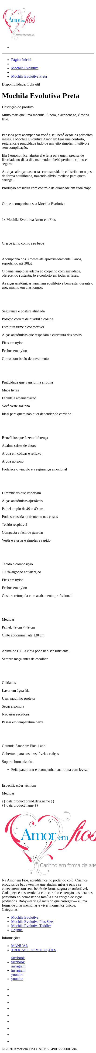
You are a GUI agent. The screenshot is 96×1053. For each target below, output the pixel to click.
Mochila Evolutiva (24, 68)
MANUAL (19, 946)
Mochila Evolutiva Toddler (31, 926)
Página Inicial (21, 60)
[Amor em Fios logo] (19, 40)
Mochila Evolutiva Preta (29, 76)
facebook (18, 958)
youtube (17, 975)
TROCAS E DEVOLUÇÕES (33, 950)
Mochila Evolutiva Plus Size (32, 922)
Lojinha (17, 930)
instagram (18, 966)
